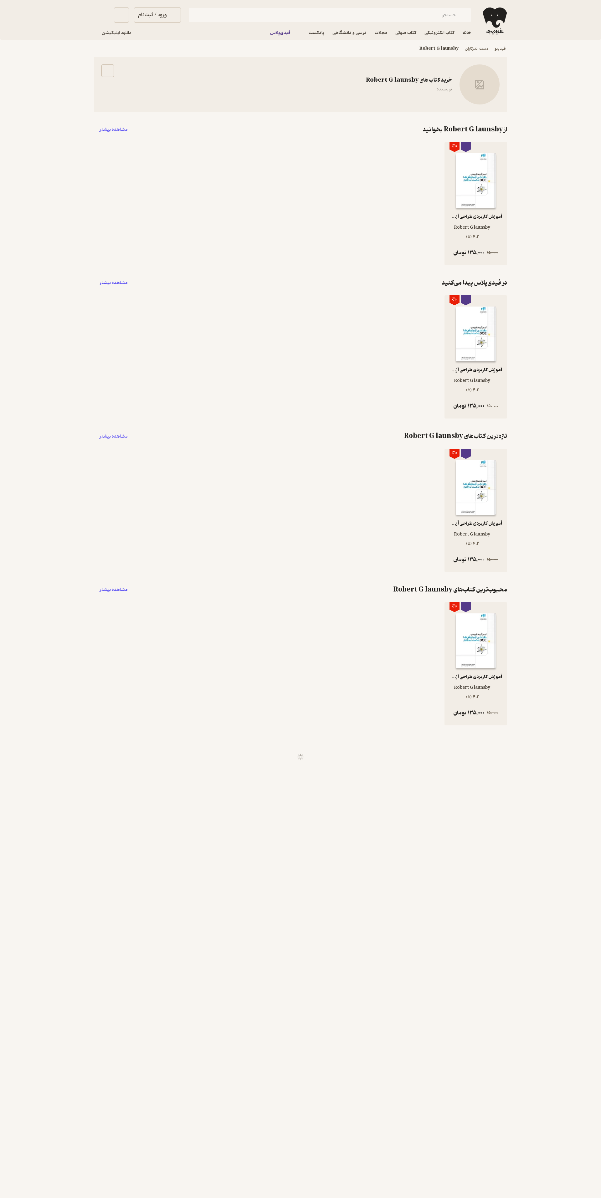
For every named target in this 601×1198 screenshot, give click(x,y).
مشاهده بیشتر (114, 129)
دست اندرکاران (476, 49)
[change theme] (101, 15)
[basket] (121, 15)
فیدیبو (500, 49)
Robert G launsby (439, 48)
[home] (494, 21)
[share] (107, 70)
